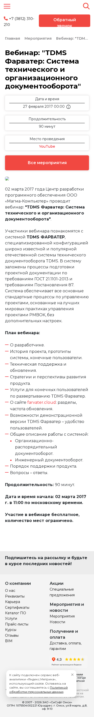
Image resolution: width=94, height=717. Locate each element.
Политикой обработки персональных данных (38, 690)
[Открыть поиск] (86, 6)
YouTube (47, 146)
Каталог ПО (15, 613)
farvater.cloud (41, 402)
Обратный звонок (64, 22)
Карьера (12, 602)
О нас (10, 590)
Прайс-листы (16, 624)
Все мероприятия (47, 162)
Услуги (11, 618)
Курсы (10, 629)
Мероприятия (62, 616)
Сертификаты (17, 607)
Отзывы (12, 635)
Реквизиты (15, 596)
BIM (9, 641)
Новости (57, 622)
